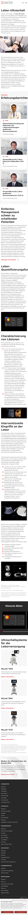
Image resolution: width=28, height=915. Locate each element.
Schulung (3, 819)
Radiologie (3, 788)
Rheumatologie (4, 795)
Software (3, 855)
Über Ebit (3, 853)
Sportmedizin (4, 793)
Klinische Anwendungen (7, 830)
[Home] (7, 2)
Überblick (3, 786)
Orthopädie (4, 791)
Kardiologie (4, 797)
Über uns (3, 881)
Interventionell (4, 800)
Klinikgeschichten (5, 857)
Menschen (3, 888)
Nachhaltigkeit (4, 886)
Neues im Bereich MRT (6, 844)
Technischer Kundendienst (7, 870)
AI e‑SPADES (4, 839)
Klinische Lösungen (5, 811)
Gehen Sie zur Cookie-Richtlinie (19, 900)
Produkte (3, 813)
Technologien (4, 835)
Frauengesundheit (5, 802)
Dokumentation (4, 872)
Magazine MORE (5, 892)
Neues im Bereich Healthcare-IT (8, 861)
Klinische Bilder (4, 817)
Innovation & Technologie (7, 883)
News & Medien (4, 890)
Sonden (3, 815)
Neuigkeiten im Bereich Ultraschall (9, 822)
